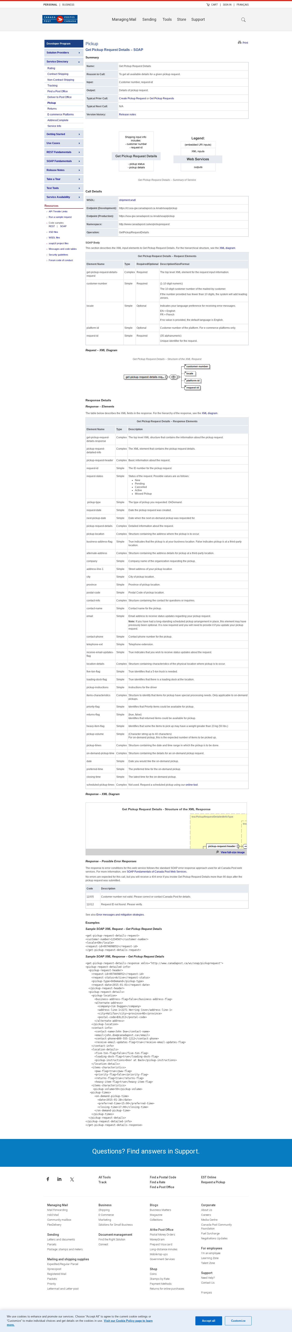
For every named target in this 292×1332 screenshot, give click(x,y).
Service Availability (58, 197)
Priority (51, 1283)
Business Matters (160, 1210)
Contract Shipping (57, 74)
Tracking (52, 85)
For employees (211, 1248)
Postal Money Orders (162, 1234)
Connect (103, 1244)
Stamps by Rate (160, 1278)
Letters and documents (61, 1239)
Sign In (227, 4)
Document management (115, 1234)
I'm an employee (210, 1253)
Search (243, 20)
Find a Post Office (57, 91)
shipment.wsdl (127, 200)
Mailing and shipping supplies (68, 1259)
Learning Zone (209, 1258)
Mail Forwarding (57, 1210)
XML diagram (227, 248)
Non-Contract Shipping (60, 79)
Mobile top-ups (159, 1254)
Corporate (208, 1205)
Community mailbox (59, 1219)
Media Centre (209, 1219)
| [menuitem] (59, 4)
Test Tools (53, 188)
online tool (192, 784)
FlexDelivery (54, 1224)
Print (245, 42)
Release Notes (56, 170)
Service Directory (57, 61)
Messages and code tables (63, 249)
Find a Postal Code (163, 1177)
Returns (52, 108)
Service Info (54, 126)
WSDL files (54, 237)
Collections (156, 1219)
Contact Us (208, 1282)
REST (52, 226)
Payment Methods (161, 1283)
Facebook (48, 1179)
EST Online (208, 1177)
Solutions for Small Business (116, 1224)
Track (102, 1182)
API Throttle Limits (58, 211)
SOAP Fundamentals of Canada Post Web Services (156, 871)
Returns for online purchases (167, 1288)
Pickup (51, 102)
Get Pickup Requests (162, 98)
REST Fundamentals (59, 152)
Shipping (104, 1210)
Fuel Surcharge (210, 1233)
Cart (214, 4)
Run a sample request (60, 217)
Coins (153, 1274)
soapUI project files (59, 243)
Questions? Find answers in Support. (146, 1151)
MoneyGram (157, 1239)
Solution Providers (58, 52)
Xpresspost (54, 1269)
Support (198, 19)
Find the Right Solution (112, 1239)
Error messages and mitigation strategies (120, 914)
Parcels (51, 1244)
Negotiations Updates (214, 1238)
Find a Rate (157, 1182)
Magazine (156, 1214)
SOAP (63, 226)
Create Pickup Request (132, 98)
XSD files (53, 232)
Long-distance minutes (163, 1249)
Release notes (127, 114)
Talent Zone (208, 1263)
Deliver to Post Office (59, 97)
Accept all (208, 1320)
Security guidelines (58, 254)
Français (243, 4)
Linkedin (59, 1179)
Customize (238, 1320)
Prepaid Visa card (161, 1244)
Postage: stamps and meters (65, 1249)
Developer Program (59, 43)
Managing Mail (124, 19)
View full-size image (233, 852)
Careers (206, 1214)
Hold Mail (53, 1214)
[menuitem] (50, 4)
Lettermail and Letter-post (63, 1288)
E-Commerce (106, 1214)
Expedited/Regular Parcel (62, 1264)
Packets (52, 1278)
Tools (167, 19)
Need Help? (208, 1277)
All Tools (105, 1177)
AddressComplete (57, 120)
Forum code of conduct (61, 260)
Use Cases (53, 143)
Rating (51, 68)
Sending (149, 19)
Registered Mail (56, 1274)
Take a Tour (53, 179)
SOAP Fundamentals (59, 161)
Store (181, 19)
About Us (206, 1210)
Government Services (162, 1259)
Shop (153, 1269)
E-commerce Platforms (60, 114)
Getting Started (56, 134)
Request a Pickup (213, 1182)
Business (68, 4)
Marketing (105, 1219)
